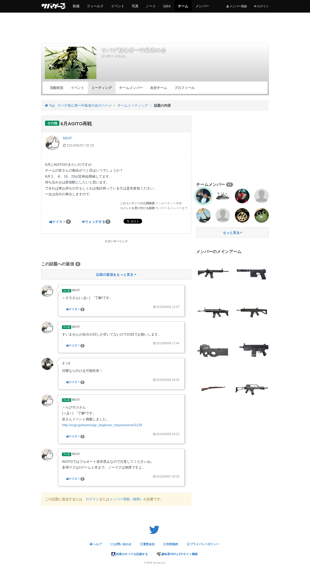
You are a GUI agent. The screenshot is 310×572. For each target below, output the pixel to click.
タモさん (120, 56)
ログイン (92, 499)
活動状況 (56, 88)
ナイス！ (60, 222)
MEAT (67, 138)
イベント (117, 8)
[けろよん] (261, 215)
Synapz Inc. (159, 562)
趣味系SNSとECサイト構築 (179, 554)
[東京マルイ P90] (213, 350)
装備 (75, 8)
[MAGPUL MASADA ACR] (252, 312)
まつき (66, 363)
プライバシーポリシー (204, 544)
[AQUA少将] (223, 196)
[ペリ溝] (242, 196)
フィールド (95, 8)
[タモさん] (203, 196)
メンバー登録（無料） (126, 499)
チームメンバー (131, 88)
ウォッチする (97, 222)
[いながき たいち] (242, 215)
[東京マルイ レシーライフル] (213, 273)
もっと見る (232, 233)
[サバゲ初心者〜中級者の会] (70, 63)
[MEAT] (47, 291)
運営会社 (148, 544)
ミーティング (102, 88)
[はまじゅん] (223, 215)
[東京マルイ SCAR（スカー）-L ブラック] (213, 312)
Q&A (167, 8)
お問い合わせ (122, 544)
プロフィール (184, 88)
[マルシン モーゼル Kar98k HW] (213, 389)
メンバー (202, 8)
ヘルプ (97, 544)
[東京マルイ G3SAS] (252, 350)
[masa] (203, 215)
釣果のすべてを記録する (131, 554)
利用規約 (172, 544)
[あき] (261, 196)
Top (51, 105)
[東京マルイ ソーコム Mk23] (252, 273)
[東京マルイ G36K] (252, 389)
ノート (151, 8)
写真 (135, 8)
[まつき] (47, 364)
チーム (183, 8)
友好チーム (158, 88)
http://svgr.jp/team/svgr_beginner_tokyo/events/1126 (102, 425)
